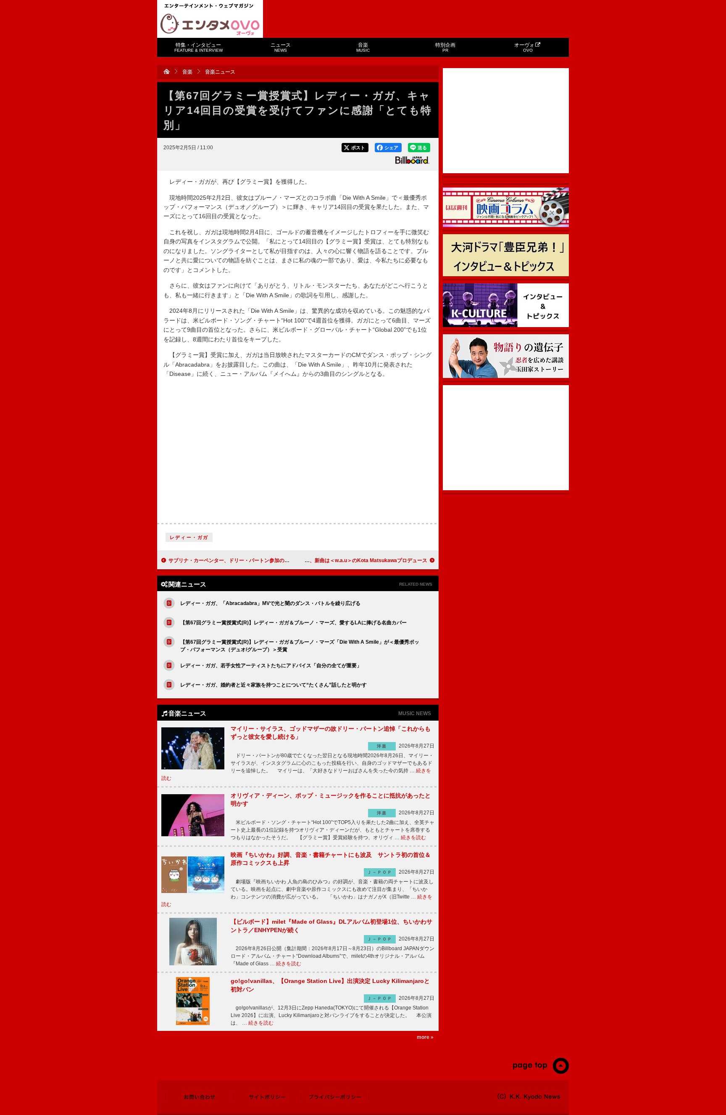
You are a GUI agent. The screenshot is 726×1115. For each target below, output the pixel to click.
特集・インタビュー (198, 47)
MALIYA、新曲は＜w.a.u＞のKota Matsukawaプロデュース (359, 560)
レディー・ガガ (189, 537)
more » (425, 1037)
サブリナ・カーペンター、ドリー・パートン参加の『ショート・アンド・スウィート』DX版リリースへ (285, 560)
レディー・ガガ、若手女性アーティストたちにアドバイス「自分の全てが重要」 (271, 665)
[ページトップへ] (540, 1072)
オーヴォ (524, 47)
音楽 (363, 47)
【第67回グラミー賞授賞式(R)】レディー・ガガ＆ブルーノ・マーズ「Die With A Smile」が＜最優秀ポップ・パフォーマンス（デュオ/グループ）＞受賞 (299, 646)
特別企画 (445, 47)
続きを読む (413, 837)
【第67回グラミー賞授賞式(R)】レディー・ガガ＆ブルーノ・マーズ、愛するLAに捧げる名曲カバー (293, 623)
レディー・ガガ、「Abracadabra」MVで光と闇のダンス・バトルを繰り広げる (270, 603)
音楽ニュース (220, 72)
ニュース (281, 47)
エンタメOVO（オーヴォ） (210, 24)
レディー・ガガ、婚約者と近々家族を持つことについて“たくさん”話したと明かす (273, 685)
